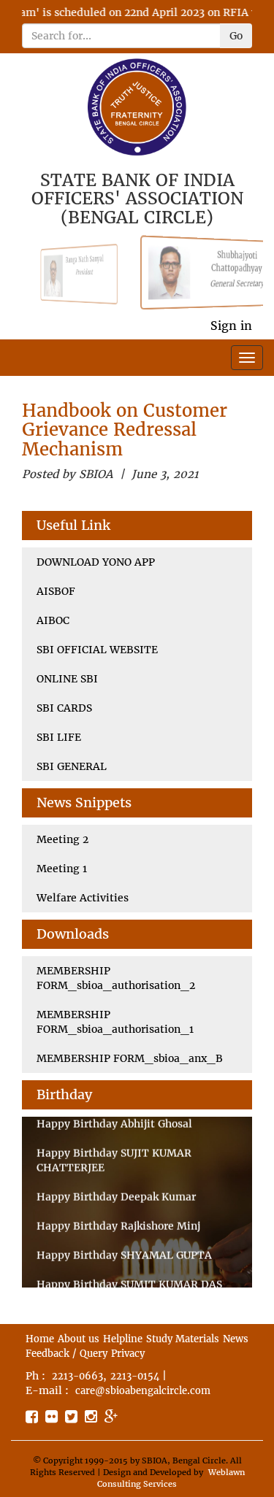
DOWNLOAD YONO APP (96, 562)
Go (236, 35)
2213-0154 (134, 1376)
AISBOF (56, 591)
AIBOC (53, 620)
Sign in (231, 325)
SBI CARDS (64, 708)
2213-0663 (77, 1376)
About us (78, 1339)
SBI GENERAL (72, 766)
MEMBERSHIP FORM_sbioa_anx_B (130, 1058)
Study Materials (182, 1339)
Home (40, 1339)
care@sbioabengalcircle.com (142, 1391)
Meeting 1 (62, 868)
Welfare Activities (83, 897)
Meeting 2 (62, 839)
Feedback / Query (66, 1353)
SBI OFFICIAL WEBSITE (97, 649)
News (235, 1339)
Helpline (122, 1339)
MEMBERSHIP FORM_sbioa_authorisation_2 (116, 978)
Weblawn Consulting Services (171, 1478)
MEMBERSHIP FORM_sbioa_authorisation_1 (115, 1022)
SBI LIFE (59, 737)
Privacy (128, 1353)
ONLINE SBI (67, 678)
